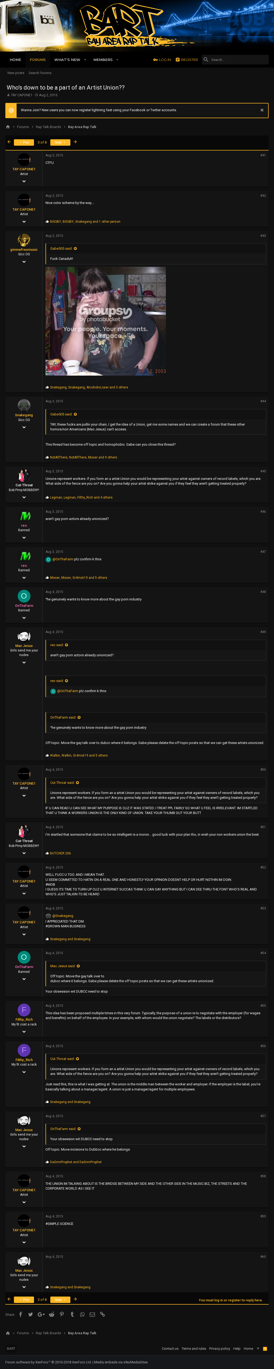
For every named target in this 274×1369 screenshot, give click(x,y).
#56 (263, 1046)
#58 (263, 1176)
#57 (263, 1116)
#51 (263, 827)
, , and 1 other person (85, 221)
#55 (263, 1006)
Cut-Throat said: (62, 783)
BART (11, 1349)
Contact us (170, 1349)
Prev (25, 142)
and (70, 939)
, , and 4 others (81, 497)
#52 (263, 867)
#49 (263, 632)
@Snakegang (62, 916)
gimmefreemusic (24, 250)
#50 (263, 770)
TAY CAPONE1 (21, 95)
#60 (263, 1257)
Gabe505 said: (61, 248)
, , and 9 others (83, 457)
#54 (263, 953)
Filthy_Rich (24, 1019)
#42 (263, 196)
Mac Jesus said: (62, 966)
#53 (263, 908)
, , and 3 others (89, 387)
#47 (263, 552)
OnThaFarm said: (63, 717)
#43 (263, 236)
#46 (263, 512)
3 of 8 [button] (42, 142)
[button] (85, 59)
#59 (263, 1216)
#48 (263, 592)
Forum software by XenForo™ (48, 1362)
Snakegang (24, 415)
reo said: (57, 645)
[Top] (258, 1349)
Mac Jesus (24, 646)
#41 (263, 155)
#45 (263, 471)
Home (248, 1349)
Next (59, 142)
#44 (263, 401)
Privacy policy (219, 1349)
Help (237, 1349)
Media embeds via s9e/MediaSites (121, 1362)
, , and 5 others (78, 578)
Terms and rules (194, 1349)
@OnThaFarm (62, 559)
